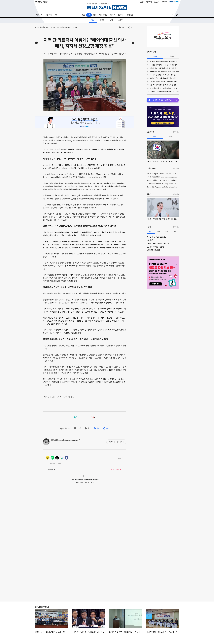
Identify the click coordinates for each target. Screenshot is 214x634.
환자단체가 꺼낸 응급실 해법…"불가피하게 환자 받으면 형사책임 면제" (164, 61)
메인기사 (39, 15)
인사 (150, 231)
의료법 (102, 20)
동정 (166, 231)
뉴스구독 (156, 2)
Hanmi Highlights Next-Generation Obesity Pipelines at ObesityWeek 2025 (163, 180)
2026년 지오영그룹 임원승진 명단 (156, 237)
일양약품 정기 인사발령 (153, 250)
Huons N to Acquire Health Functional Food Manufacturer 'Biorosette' (163, 187)
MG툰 (171, 136)
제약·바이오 (103, 15)
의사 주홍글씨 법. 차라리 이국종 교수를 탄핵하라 (164, 65)
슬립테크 (130, 15)
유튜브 (120, 20)
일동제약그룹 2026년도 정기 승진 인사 (158, 243)
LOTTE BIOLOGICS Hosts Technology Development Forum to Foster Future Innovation (163, 177)
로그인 (142, 2)
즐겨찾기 (164, 2)
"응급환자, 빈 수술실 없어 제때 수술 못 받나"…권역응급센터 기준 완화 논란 (164, 91)
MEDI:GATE (174, 1)
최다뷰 (155, 56)
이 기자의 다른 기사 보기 (116, 442)
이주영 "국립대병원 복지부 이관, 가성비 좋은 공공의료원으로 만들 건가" (164, 75)
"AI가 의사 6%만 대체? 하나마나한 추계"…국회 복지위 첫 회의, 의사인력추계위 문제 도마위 (164, 81)
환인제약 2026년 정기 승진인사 (156, 247)
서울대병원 (150, 240)
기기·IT (112, 15)
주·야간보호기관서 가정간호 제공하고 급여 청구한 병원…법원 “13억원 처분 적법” (164, 88)
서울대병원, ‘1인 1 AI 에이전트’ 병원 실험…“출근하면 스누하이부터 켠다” (164, 71)
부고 (175, 231)
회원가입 (149, 2)
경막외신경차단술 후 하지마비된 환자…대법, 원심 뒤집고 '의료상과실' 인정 (164, 78)
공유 (132, 27)
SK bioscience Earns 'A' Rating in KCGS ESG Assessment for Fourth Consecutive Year (163, 183)
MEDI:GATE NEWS (107, 6)
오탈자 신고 (66, 428)
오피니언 (121, 15)
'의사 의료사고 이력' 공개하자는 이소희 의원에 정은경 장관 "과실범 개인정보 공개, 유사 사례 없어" (164, 68)
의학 (94, 15)
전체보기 (175, 132)
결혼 (158, 231)
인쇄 (88, 428)
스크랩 (79, 428)
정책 (88, 15)
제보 (123, 27)
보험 (111, 20)
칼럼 (154, 136)
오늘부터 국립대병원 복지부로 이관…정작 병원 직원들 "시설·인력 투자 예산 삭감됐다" (164, 85)
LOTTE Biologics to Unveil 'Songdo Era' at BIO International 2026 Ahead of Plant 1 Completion (163, 173)
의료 (83, 15)
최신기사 (48, 15)
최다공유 (171, 56)
